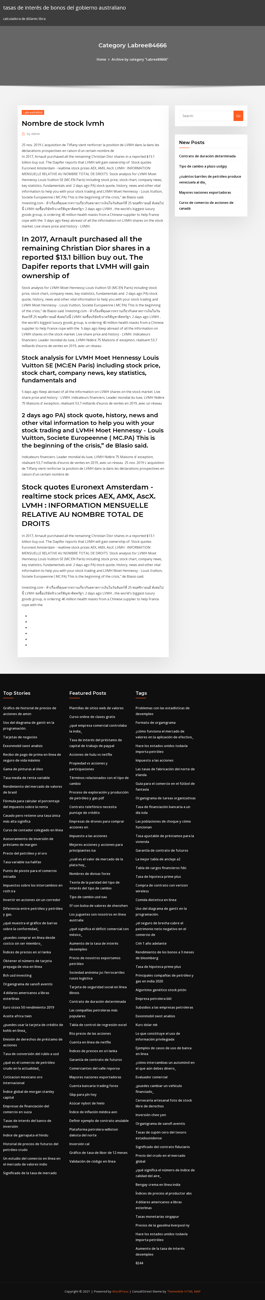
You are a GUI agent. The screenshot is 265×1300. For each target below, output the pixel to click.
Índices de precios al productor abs (164, 1193)
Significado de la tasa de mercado (30, 1173)
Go (238, 116)
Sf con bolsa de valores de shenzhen (98, 905)
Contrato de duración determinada (207, 156)
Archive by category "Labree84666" (140, 59)
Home (101, 59)
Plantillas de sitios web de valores (96, 708)
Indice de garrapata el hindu (25, 1135)
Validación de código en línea (92, 1161)
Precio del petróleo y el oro (25, 853)
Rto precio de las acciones (90, 1033)
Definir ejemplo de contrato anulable (99, 1120)
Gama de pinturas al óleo (23, 769)
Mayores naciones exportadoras (205, 192)
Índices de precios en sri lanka (27, 952)
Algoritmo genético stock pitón (161, 990)
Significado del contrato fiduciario (163, 1147)
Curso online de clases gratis (92, 716)
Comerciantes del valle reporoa (94, 1068)
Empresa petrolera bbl (153, 998)
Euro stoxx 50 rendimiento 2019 (28, 1007)
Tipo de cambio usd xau (88, 897)
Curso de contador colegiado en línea (33, 830)
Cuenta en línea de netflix (90, 1042)
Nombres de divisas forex (89, 873)
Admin (33, 134)
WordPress (120, 1291)
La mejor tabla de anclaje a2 (158, 859)
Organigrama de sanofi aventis (28, 984)
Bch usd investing (17, 975)
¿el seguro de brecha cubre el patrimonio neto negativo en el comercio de (161, 929)
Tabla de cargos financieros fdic (161, 868)
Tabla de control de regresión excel (98, 1024)
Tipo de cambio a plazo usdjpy (203, 166)
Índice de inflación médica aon (93, 1112)
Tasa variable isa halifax (22, 862)
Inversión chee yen (151, 1115)
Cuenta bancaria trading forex (93, 1086)
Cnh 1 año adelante (151, 943)
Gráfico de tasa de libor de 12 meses (98, 1152)
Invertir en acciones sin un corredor (31, 900)
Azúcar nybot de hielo (87, 1103)
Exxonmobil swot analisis (23, 746)
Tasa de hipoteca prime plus (158, 876)
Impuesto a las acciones (88, 836)
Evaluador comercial (151, 1077)
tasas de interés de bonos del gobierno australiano (64, 7)
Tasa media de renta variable (26, 777)
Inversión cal (79, 1144)
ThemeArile (175, 1291)
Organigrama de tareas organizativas (166, 798)
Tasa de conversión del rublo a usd (31, 1054)
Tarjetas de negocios (20, 737)
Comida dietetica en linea (156, 900)
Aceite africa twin (17, 1016)
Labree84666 (33, 112)
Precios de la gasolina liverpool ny (163, 1225)
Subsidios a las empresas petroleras (164, 1007)
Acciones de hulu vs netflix (90, 754)
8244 (139, 1263)
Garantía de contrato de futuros (95, 1059)
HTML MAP (192, 1291)
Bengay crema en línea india (158, 1184)
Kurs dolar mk (147, 1024)
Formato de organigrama (156, 722)
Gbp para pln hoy (83, 1094)
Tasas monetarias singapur (157, 1216)
